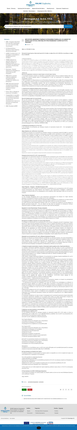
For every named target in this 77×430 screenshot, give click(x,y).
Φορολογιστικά (50, 8)
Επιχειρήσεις (25, 29)
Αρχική (6, 21)
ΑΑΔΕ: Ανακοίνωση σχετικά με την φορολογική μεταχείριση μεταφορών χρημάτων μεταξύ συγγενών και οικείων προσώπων (12, 86)
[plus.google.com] (68, 389)
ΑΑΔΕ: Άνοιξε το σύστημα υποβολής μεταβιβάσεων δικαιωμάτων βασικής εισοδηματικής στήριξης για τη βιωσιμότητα (12, 78)
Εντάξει (38, 427)
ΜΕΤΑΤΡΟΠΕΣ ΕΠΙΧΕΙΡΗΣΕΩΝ (36, 21)
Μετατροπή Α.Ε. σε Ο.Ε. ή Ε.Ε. (49, 21)
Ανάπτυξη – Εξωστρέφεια (29, 11)
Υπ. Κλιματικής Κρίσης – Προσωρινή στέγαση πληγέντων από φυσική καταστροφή (12, 50)
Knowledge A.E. (71, 418)
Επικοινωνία (29, 413)
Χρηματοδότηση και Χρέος (38, 8)
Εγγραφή (56, 413)
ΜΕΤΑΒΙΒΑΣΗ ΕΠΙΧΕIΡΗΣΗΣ (24, 21)
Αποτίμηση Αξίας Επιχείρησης (41, 410)
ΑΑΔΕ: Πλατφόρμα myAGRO (12, 106)
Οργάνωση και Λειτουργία (24, 8)
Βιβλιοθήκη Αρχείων (14, 21)
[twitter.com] (60, 389)
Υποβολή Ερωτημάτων (40, 413)
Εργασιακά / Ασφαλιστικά (62, 8)
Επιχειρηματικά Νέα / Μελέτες (45, 11)
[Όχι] (75, 428)
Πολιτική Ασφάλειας (5, 418)
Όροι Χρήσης (12, 418)
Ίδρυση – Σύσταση (11, 8)
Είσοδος (56, 410)
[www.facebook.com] (63, 389)
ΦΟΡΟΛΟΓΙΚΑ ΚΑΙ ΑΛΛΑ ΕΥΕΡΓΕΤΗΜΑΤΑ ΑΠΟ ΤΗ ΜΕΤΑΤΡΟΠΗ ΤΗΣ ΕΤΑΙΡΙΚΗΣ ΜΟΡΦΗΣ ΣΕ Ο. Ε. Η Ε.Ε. (45, 398)
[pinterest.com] (66, 389)
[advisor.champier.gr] (71, 389)
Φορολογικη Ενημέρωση (17, 29)
